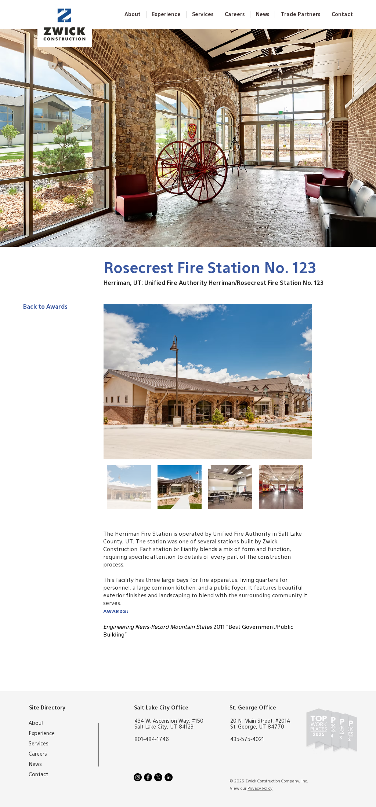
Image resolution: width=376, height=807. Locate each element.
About (36, 723)
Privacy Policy (259, 788)
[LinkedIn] (168, 777)
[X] (158, 777)
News (35, 764)
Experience (42, 733)
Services (38, 744)
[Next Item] (301, 381)
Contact (38, 774)
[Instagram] (138, 777)
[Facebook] (148, 777)
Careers (38, 754)
